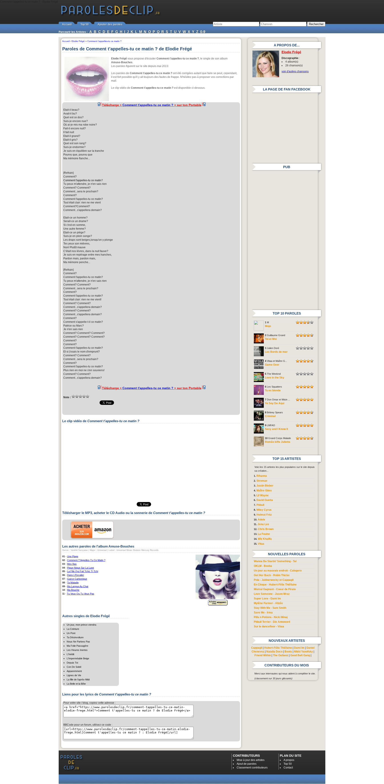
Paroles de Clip (110, 15)
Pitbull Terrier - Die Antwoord (272, 621)
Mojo (268, 326)
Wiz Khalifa (265, 538)
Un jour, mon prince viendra (81, 624)
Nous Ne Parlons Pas (78, 641)
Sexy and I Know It (276, 429)
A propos (289, 760)
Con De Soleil (74, 667)
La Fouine (264, 534)
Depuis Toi (72, 662)
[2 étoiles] (77, 396)
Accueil (67, 24)
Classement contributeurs (252, 767)
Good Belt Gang (300, 655)
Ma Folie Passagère (77, 645)
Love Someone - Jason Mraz (272, 593)
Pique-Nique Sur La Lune (80, 567)
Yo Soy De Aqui (274, 403)
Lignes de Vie (74, 675)
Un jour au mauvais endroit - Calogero (278, 570)
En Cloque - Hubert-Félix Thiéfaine (275, 584)
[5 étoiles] (87, 396)
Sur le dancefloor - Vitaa (269, 626)
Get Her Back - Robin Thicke (272, 575)
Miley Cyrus (264, 509)
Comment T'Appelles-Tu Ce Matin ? (86, 560)
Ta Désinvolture (75, 637)
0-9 (202, 32)
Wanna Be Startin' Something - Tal (275, 561)
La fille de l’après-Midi (78, 679)
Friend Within (262, 655)
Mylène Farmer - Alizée (268, 603)
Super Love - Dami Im (267, 598)
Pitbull (260, 504)
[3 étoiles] (80, 396)
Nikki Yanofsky (303, 651)
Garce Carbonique (77, 578)
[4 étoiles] (84, 396)
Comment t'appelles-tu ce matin (82, 180)
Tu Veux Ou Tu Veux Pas (80, 593)
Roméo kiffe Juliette (277, 441)
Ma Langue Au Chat (77, 586)
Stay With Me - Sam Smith (270, 607)
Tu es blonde (273, 390)
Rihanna (261, 475)
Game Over (272, 364)
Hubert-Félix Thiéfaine (278, 647)
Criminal (270, 416)
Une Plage (72, 556)
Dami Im (299, 647)
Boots (288, 651)
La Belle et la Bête (76, 683)
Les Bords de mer (276, 351)
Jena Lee (263, 524)
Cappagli (256, 647)
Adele (261, 519)
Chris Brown (266, 529)
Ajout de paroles (246, 763)
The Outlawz (280, 655)
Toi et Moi (271, 339)
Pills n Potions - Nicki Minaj (271, 617)
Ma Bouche (73, 590)
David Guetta (264, 500)
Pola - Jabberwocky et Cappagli (274, 579)
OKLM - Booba (263, 565)
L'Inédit (70, 654)
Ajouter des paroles (110, 24)
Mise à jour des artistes (250, 760)
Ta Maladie (73, 582)
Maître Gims (264, 490)
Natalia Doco (274, 651)
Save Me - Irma (263, 612)
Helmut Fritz (264, 514)
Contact (288, 767)
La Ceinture (73, 629)
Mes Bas (72, 564)
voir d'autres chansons (295, 71)
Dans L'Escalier (75, 575)
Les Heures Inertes (77, 650)
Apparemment (74, 671)
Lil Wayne (262, 495)
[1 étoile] (73, 396)
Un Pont (71, 633)
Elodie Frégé (291, 52)
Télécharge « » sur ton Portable (151, 105)
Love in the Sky (274, 377)
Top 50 (84, 24)
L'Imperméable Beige (78, 658)
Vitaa (261, 543)
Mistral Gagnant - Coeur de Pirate (275, 589)
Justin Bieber (264, 485)
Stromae (261, 480)
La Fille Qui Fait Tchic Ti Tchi (82, 571)
